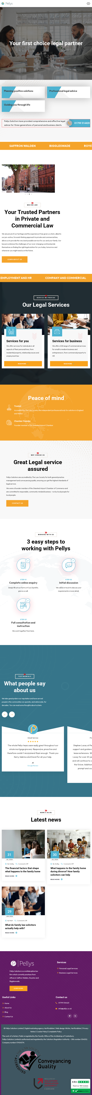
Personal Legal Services (68, 968)
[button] (4, 178)
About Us (8, 1008)
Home (6, 1003)
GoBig (12, 864)
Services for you (17, 341)
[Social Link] (69, 1016)
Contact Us (8, 1016)
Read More (9, 876)
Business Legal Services (68, 973)
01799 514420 (82, 123)
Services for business (67, 341)
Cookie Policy (42, 1031)
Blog (6, 1012)
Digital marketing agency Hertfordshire (39, 1028)
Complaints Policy (55, 1031)
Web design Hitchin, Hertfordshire (68, 1028)
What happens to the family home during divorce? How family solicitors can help (68, 871)
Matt (11, 920)
